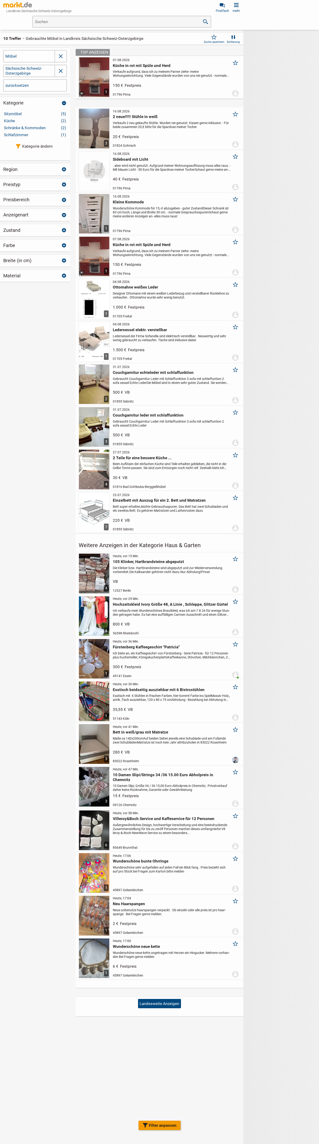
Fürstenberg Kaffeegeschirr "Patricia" (146, 647)
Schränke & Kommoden (35, 127)
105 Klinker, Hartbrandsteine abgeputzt (148, 561)
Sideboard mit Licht (130, 159)
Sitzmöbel (35, 113)
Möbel (11, 56)
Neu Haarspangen (129, 903)
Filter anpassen (163, 1125)
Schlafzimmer (35, 134)
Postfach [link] (222, 11)
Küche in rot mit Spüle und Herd (141, 65)
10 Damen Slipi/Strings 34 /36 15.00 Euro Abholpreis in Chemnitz (163, 777)
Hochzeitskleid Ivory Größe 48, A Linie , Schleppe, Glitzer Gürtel (170, 604)
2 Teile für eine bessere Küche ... (142, 458)
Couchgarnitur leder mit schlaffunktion (148, 415)
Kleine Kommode (128, 202)
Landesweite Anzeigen (159, 1003)
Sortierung (233, 42)
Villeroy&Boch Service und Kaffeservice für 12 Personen (163, 818)
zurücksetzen (17, 85)
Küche (35, 120)
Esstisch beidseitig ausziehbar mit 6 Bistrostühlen (159, 689)
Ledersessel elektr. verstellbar (140, 329)
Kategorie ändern (37, 146)
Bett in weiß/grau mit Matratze (140, 732)
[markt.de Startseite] (17, 4)
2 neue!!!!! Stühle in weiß (135, 116)
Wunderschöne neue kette (136, 946)
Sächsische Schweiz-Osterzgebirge (23, 70)
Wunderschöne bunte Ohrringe (140, 861)
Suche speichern (214, 42)
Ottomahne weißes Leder (135, 287)
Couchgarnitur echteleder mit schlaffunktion (153, 372)
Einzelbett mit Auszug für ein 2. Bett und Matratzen (159, 500)
